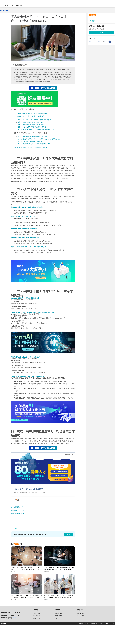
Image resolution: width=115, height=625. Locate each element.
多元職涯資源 (36, 618)
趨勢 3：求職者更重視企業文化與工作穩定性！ (32, 124)
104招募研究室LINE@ (17, 510)
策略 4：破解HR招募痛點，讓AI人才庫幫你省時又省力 (34, 144)
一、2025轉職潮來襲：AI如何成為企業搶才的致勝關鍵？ (31, 114)
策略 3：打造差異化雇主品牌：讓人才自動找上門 (32, 141)
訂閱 (101, 32)
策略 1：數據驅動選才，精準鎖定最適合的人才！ (32, 137)
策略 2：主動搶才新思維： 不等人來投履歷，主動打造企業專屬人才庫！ (39, 139)
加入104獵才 (80, 615)
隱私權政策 (3, 623)
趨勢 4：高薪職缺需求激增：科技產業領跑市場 (32, 127)
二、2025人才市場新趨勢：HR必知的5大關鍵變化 (29, 116)
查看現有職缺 (36, 613)
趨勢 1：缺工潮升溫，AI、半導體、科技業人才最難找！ (34, 120)
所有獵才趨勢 (4, 10)
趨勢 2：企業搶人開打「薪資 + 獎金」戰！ (30, 122)
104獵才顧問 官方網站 (17, 507)
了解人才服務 (36, 615)
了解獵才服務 (58, 613)
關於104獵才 (80, 613)
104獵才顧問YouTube (17, 513)
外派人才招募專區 (59, 618)
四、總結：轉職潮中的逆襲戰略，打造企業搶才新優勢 (30, 147)
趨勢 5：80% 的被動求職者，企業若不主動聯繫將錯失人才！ (36, 129)
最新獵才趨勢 (58, 615)
